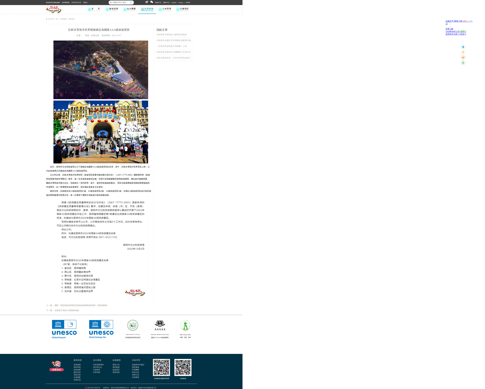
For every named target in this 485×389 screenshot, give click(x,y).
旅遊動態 (117, 360)
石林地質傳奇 (98, 365)
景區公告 (116, 365)
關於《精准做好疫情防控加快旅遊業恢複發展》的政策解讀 (81, 305)
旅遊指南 (77, 365)
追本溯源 (97, 360)
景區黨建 (135, 367)
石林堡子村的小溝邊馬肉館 (67, 310)
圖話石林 (77, 372)
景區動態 (116, 367)
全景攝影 (77, 377)
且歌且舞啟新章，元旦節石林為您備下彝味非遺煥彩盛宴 (175, 58)
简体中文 (158, 2)
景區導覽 (77, 367)
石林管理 (136, 360)
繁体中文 (166, 2)
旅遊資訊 (116, 370)
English (174, 2)
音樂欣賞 (77, 380)
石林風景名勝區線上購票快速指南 (171, 34)
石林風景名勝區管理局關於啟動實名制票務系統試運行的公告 (175, 40)
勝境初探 (78, 360)
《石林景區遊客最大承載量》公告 (171, 46)
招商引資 (135, 375)
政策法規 (135, 372)
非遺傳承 (96, 370)
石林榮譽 (135, 377)
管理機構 (135, 370)
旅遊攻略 (77, 370)
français (181, 2)
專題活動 (116, 372)
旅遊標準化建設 (138, 365)
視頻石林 (77, 375)
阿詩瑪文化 (97, 367)
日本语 (188, 2)
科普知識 (96, 372)
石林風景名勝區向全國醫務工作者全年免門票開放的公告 (175, 52)
